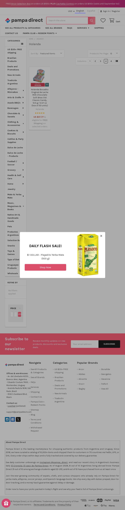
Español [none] (91, 10)
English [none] (80, 10)
